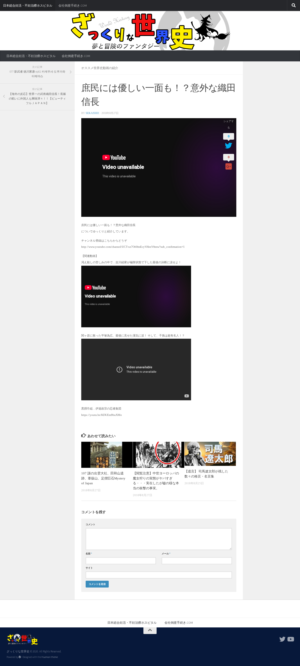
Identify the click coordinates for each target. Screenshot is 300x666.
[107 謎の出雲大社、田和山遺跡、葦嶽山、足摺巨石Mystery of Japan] (107, 455)
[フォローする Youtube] (290, 639)
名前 (89, 553)
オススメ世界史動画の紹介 (99, 68)
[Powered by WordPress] (19, 657)
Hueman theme (50, 657)
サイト (89, 567)
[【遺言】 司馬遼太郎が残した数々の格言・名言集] (210, 454)
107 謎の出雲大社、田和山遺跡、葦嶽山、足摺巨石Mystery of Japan (103, 478)
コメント (90, 524)
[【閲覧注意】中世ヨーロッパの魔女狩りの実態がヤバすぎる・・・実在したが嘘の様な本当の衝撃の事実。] (158, 455)
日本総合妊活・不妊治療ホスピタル (27, 5)
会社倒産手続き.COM (72, 5)
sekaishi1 (92, 113)
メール (166, 553)
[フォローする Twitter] (282, 639)
